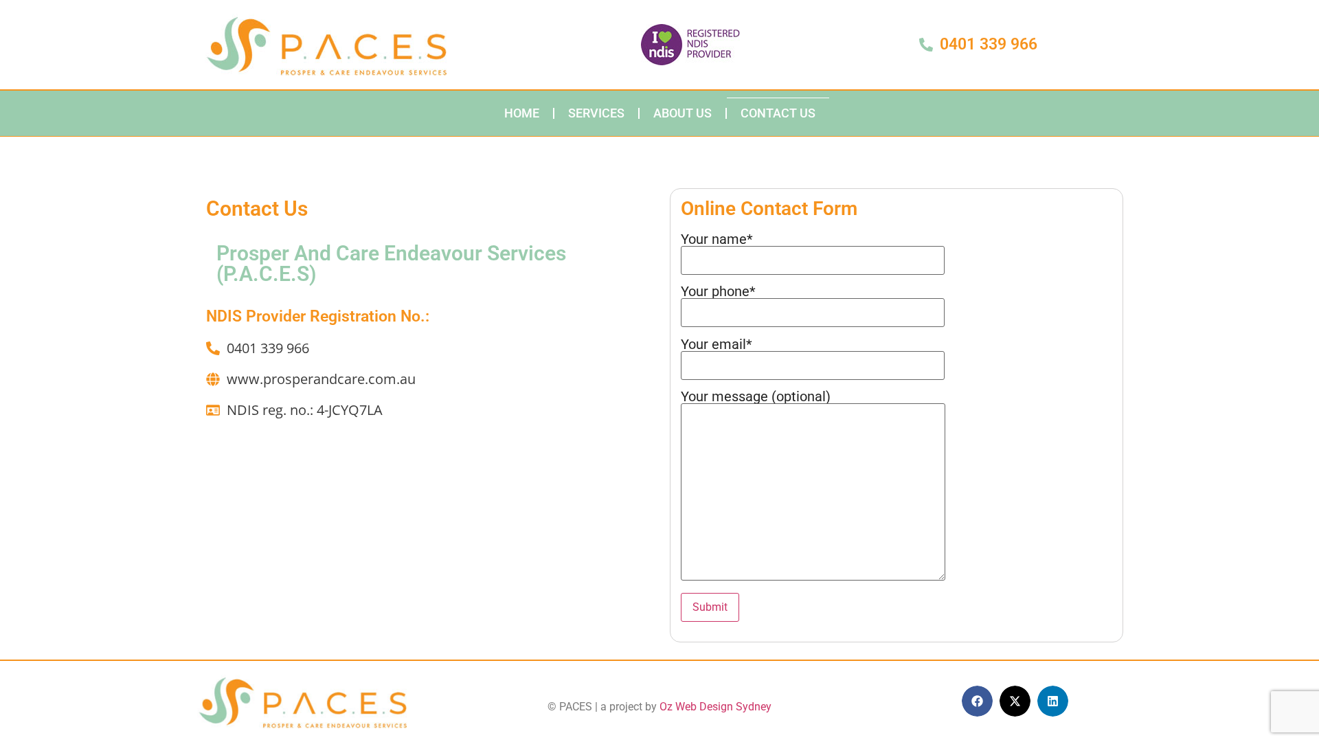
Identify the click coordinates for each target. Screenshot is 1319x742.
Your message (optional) (756, 397)
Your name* (717, 239)
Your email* (716, 344)
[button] (977, 701)
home (521, 113)
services (596, 113)
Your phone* (718, 292)
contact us (778, 113)
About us (682, 113)
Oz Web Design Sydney (715, 706)
